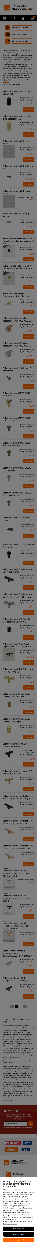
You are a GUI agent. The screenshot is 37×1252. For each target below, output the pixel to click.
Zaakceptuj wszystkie (18, 1240)
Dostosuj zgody (18, 1234)
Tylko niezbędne (18, 1229)
